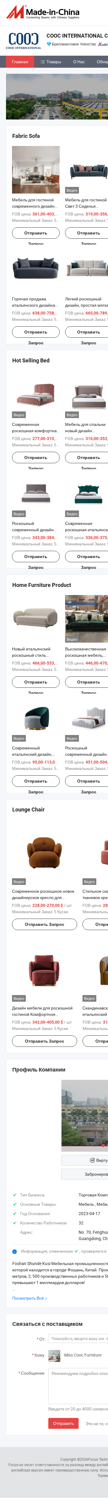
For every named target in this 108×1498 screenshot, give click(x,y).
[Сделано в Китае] (44, 12)
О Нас (79, 61)
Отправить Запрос (35, 235)
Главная (20, 61)
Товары (53, 61)
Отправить (63, 1423)
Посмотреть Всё (28, 1298)
